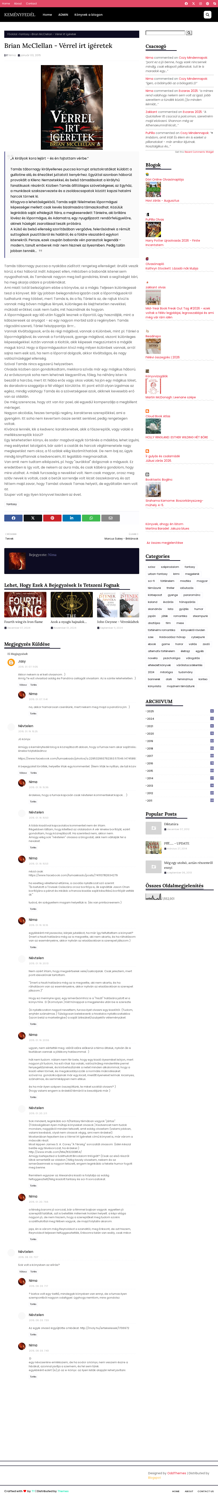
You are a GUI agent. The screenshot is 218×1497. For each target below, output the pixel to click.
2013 (180, 786)
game (166, 644)
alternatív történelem (161, 651)
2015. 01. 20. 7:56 (38, 1202)
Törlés (33, 685)
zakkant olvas (156, 287)
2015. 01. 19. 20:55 (39, 1040)
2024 (151, 672)
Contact (31, 3)
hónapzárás (187, 602)
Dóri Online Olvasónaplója (165, 179)
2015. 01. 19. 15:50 (39, 817)
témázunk (154, 588)
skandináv (155, 609)
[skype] (214, 3)
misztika (185, 581)
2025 (180, 711)
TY (33, 1491)
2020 (180, 734)
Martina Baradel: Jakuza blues (167, 528)
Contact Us (206, 1491)
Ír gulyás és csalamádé (163, 456)
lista (170, 609)
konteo (203, 679)
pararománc (192, 595)
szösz (151, 567)
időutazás (187, 588)
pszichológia (171, 658)
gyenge (173, 595)
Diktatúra (171, 824)
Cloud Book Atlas (158, 416)
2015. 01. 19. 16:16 (38, 925)
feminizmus (185, 679)
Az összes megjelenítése (165, 543)
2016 (180, 763)
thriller (170, 588)
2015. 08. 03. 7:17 (38, 1286)
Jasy (22, 661)
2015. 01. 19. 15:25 (28, 731)
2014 (180, 778)
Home (6, 3)
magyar (202, 581)
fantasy (24, 34)
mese (180, 623)
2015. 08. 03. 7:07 (28, 1257)
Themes (63, 1491)
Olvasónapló (155, 264)
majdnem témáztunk (181, 686)
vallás (193, 644)
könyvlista (154, 686)
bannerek (154, 679)
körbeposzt (155, 595)
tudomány (186, 672)
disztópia (154, 623)
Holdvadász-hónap (172, 637)
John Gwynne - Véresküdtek (118, 622)
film (168, 623)
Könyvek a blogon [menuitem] (89, 15)
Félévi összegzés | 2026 (163, 357)
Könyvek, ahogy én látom (164, 524)
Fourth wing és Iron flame (23, 622)
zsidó (206, 644)
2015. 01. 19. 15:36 (39, 787)
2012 (180, 793)
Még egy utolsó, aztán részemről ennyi (188, 865)
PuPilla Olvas (155, 219)
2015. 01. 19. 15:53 (38, 863)
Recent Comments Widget (199, 152)
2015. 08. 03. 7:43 (39, 1350)
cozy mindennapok (193, 58)
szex (150, 637)
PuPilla (150, 133)
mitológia (166, 672)
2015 (180, 771)
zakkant (151, 112)
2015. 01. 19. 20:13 (39, 963)
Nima (12, 55)
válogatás (193, 658)
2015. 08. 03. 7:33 (39, 1320)
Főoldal (12, 34)
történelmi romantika (161, 630)
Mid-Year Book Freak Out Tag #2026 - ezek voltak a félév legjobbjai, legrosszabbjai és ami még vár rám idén (180, 312)
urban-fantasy (158, 574)
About (18, 3)
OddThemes (176, 1473)
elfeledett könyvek (159, 665)
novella (153, 658)
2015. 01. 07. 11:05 (28, 666)
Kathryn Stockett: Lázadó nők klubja (172, 268)
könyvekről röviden (193, 630)
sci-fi (151, 581)
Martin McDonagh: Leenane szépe (171, 397)
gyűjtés (184, 609)
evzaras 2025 (188, 91)
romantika (180, 616)
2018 (180, 748)
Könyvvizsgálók (157, 376)
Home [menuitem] (47, 15)
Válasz (23, 685)
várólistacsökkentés (189, 665)
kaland (152, 602)
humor (198, 609)
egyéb (200, 651)
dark (169, 679)
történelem (167, 581)
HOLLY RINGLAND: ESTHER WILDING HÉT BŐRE (177, 437)
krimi (176, 574)
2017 (180, 756)
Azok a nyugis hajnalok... (69, 622)
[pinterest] (207, 3)
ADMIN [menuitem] (63, 15)
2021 (180, 726)
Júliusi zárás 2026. (159, 461)
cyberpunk (198, 637)
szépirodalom (170, 567)
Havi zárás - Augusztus (162, 200)
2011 (180, 801)
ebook (152, 644)
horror (179, 644)
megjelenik (192, 574)
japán (152, 616)
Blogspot (154, 1478)
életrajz (185, 651)
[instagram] (200, 3)
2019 (180, 741)
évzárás (168, 602)
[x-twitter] (193, 3)
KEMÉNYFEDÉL (19, 14)
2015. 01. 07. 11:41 (38, 699)
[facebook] (186, 3)
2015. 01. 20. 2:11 (38, 1113)
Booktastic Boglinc (159, 479)
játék (165, 616)
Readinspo (153, 336)
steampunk (200, 616)
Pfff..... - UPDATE (176, 843)
